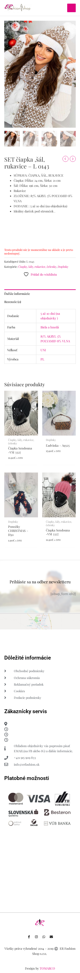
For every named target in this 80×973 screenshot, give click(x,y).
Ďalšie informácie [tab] (17, 293)
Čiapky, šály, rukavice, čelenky (37, 266)
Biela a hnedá (50, 327)
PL (42, 359)
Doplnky (63, 266)
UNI (43, 350)
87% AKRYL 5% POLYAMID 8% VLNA (55, 338)
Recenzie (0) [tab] (12, 302)
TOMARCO (47, 968)
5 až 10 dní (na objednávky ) (50, 315)
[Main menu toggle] (71, 8)
